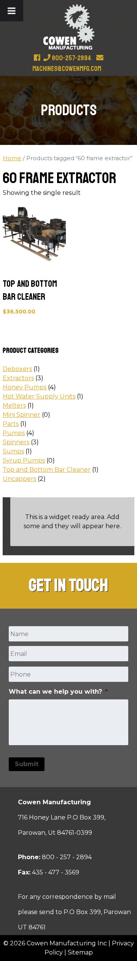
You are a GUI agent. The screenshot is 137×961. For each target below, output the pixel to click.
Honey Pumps (24, 387)
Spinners (16, 442)
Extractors (18, 378)
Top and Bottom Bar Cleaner (47, 469)
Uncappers (19, 478)
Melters (14, 405)
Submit (26, 764)
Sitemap (80, 952)
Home (12, 158)
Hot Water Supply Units (39, 396)
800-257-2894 (71, 58)
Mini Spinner (21, 414)
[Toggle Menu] (11, 10)
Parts (11, 423)
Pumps (14, 433)
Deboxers (17, 369)
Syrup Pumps (24, 460)
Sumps (13, 451)
